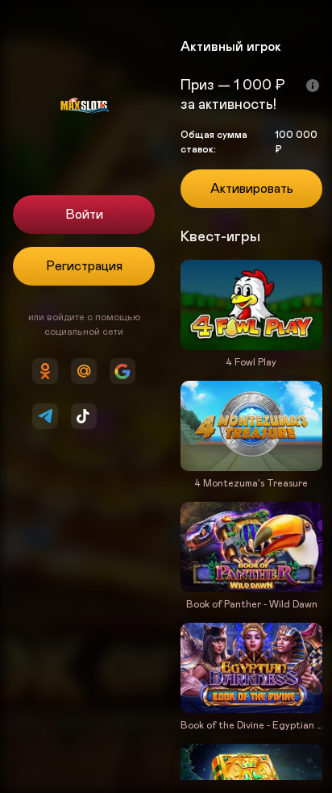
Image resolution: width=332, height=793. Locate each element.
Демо (208, 379)
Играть (251, 346)
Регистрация (84, 266)
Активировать (251, 188)
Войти (84, 214)
